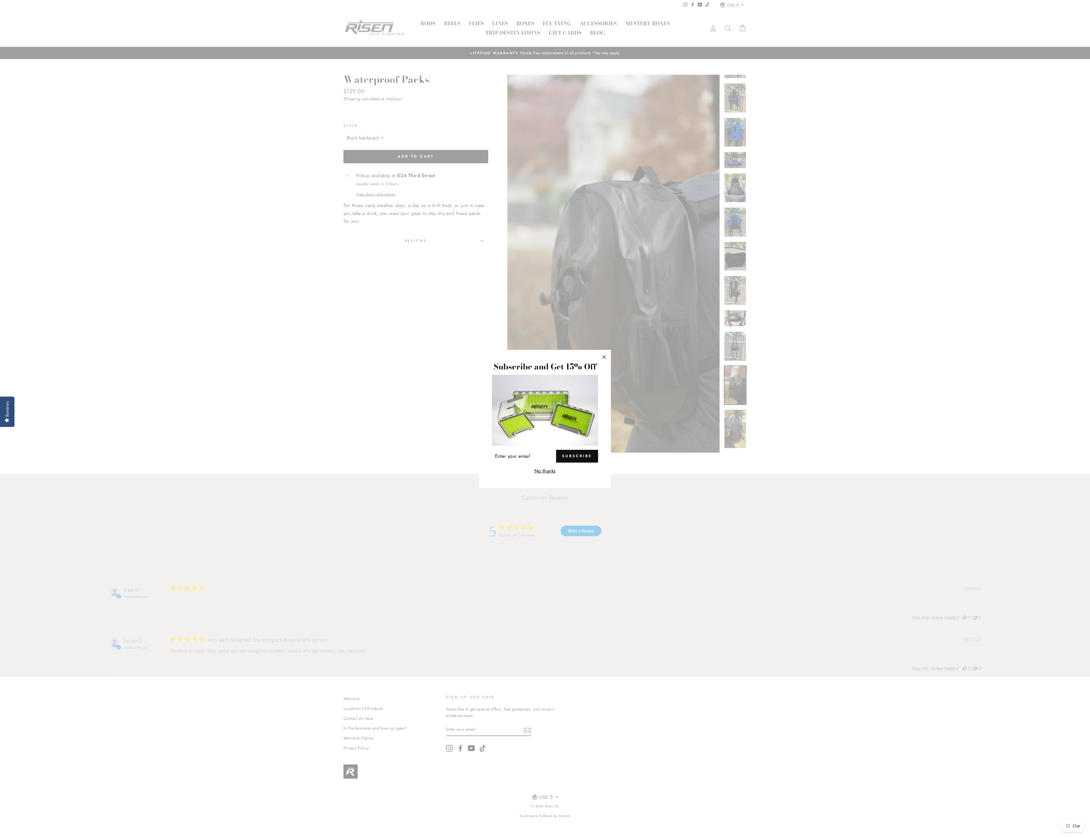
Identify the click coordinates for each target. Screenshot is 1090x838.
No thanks (545, 470)
